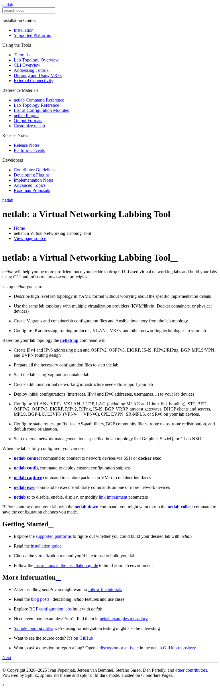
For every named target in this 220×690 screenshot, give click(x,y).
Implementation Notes (34, 180)
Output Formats (28, 120)
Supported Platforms (32, 35)
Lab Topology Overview (36, 59)
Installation (24, 30)
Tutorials (22, 54)
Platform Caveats (29, 150)
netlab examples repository (124, 618)
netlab (7, 4)
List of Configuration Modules (41, 110)
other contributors (191, 670)
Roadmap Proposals (32, 190)
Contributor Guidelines (34, 169)
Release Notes (27, 145)
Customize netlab (29, 125)
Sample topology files (33, 628)
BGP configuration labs (50, 608)
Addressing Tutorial (32, 70)
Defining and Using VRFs (38, 75)
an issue (131, 647)
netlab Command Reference (39, 100)
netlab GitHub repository (173, 647)
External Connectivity (33, 80)
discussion (109, 647)
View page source (30, 238)
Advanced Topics (30, 185)
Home (19, 228)
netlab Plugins (26, 115)
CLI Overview (27, 65)
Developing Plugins (32, 174)
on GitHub (83, 638)
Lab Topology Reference (36, 105)
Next (6, 657)
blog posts (40, 599)
